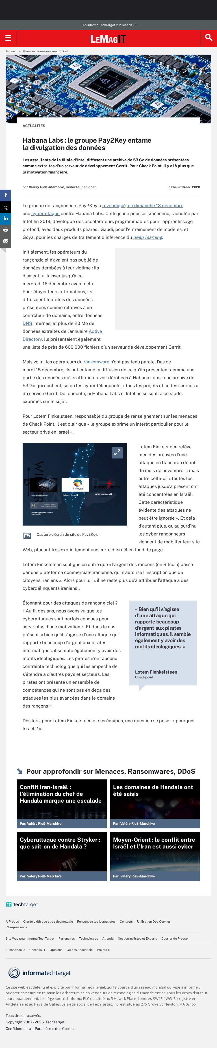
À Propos (12, 921)
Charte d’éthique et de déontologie (48, 921)
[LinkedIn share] (5, 218)
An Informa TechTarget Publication (107, 25)
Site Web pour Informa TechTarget (30, 938)
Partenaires (66, 938)
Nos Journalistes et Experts (137, 938)
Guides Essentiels (80, 949)
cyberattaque (45, 213)
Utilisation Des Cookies (154, 921)
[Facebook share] (5, 195)
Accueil (11, 51)
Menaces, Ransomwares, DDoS (45, 51)
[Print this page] (5, 230)
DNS (27, 323)
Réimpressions (16, 927)
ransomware (96, 362)
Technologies (88, 938)
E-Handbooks (15, 949)
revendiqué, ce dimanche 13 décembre (142, 205)
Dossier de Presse (174, 938)
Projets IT (104, 949)
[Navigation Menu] (8, 38)
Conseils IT (37, 949)
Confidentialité (18, 1028)
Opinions (56, 949)
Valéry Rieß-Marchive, (47, 187)
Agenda (108, 938)
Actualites (34, 126)
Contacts (126, 921)
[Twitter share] (5, 207)
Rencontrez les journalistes (96, 921)
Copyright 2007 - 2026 (25, 1022)
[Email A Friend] (5, 242)
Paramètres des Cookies (55, 1028)
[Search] (208, 38)
